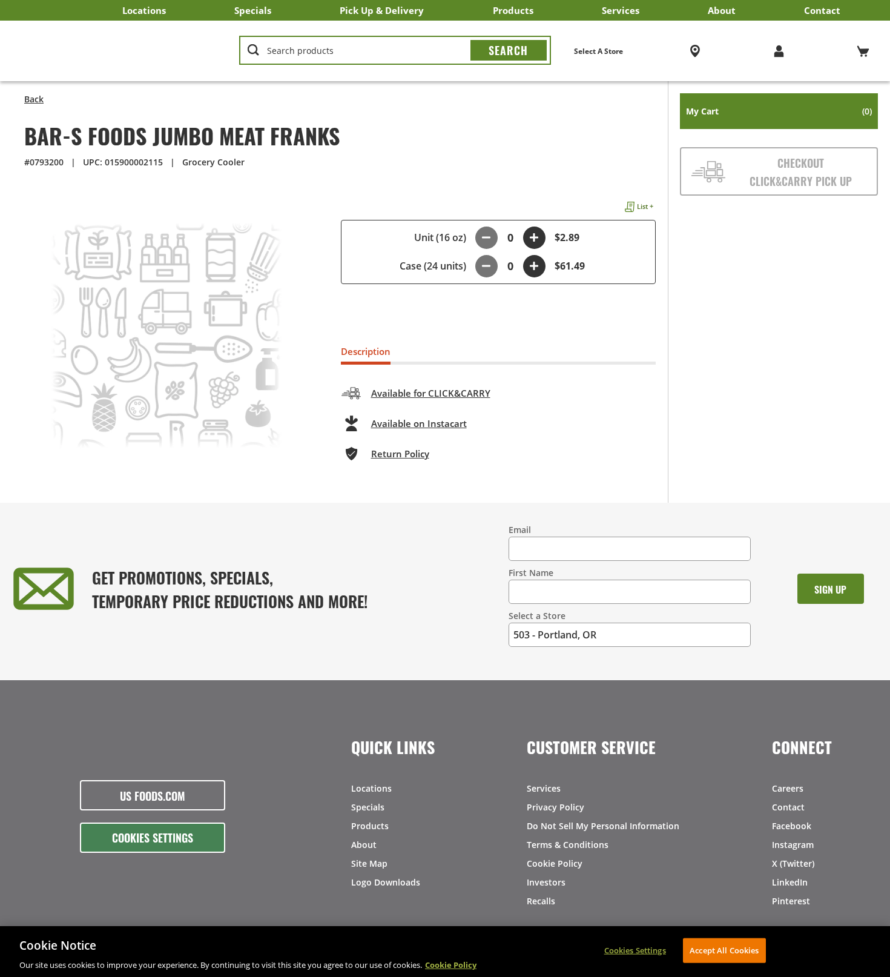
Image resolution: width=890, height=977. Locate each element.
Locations (144, 10)
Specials (252, 10)
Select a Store (537, 615)
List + (645, 206)
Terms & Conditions (567, 844)
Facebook (791, 826)
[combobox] (394, 51)
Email (520, 529)
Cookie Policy (554, 863)
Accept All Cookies (724, 949)
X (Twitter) (793, 863)
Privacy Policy (555, 807)
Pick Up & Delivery (382, 10)
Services (620, 10)
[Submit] (508, 50)
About (722, 10)
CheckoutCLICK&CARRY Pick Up (801, 171)
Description (366, 351)
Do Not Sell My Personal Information (603, 826)
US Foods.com (152, 795)
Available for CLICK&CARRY (430, 393)
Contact (822, 10)
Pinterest (791, 901)
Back (34, 99)
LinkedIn (790, 882)
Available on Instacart (419, 423)
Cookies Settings (152, 837)
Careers (787, 788)
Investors (546, 882)
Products (513, 10)
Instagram (793, 844)
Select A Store (598, 51)
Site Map (369, 863)
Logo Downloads (385, 882)
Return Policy (400, 454)
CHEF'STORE (115, 51)
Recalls (541, 901)
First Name (531, 572)
